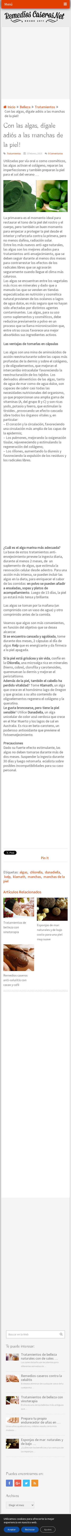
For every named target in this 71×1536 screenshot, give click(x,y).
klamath (19, 876)
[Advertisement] (35, 62)
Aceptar (12, 1529)
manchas (34, 876)
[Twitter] (26, 1483)
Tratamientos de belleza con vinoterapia (42, 1399)
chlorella (36, 872)
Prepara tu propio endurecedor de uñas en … (41, 1420)
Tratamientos (14, 153)
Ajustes (47, 1529)
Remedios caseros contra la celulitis (41, 1378)
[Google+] (17, 1483)
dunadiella (52, 872)
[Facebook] (9, 1483)
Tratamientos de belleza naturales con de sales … (39, 1356)
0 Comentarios (55, 153)
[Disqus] (35, 1047)
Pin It (45, 858)
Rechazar (30, 1529)
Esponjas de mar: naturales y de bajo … (42, 1442)
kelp (7, 876)
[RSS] (34, 1483)
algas (23, 872)
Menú (8, 4)
